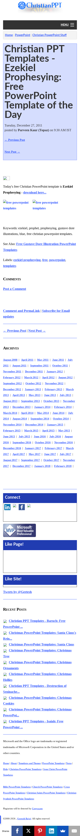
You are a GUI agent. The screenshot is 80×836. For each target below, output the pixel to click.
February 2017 (53, 448)
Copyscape (37, 808)
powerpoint (57, 260)
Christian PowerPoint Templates (25, 769)
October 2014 (61, 418)
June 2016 (40, 436)
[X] (28, 831)
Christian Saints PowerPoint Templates (46, 793)
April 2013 (19, 395)
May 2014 (43, 413)
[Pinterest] (40, 831)
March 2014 (10, 413)
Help (5, 769)
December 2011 (34, 371)
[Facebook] (17, 831)
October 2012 (33, 383)
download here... (34, 192)
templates (9, 266)
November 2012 (54, 383)
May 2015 (64, 430)
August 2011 (19, 365)
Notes (69, 763)
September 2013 (30, 401)
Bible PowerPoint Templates (17, 787)
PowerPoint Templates (53, 763)
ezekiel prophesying (27, 260)
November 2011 (12, 371)
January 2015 (55, 424)
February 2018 (63, 466)
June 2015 (9, 436)
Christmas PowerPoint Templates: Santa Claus (41, 644)
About (14, 763)
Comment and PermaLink (21, 311)
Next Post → (12, 151)
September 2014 (40, 418)
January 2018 (42, 466)
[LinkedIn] (51, 831)
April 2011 (27, 359)
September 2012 (12, 383)
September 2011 (39, 365)
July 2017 (65, 454)
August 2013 (10, 401)
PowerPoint (22, 35)
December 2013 (22, 407)
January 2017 (33, 448)
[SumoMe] (63, 831)
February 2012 (12, 377)
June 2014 (58, 413)
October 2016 (43, 442)
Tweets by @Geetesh (17, 592)
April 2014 (27, 413)
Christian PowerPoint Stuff (49, 35)
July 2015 (24, 436)
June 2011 (58, 359)
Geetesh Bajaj (24, 818)
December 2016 (12, 448)
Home (9, 35)
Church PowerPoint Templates (47, 787)
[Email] (74, 831)
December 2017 (22, 466)
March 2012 (31, 377)
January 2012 (55, 371)
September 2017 (30, 460)
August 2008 (10, 359)
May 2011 (43, 359)
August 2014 (20, 418)
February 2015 (12, 430)
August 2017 (10, 460)
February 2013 (53, 389)
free (45, 260)
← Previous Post (15, 139)
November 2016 (63, 442)
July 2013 (65, 395)
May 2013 (34, 395)
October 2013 (51, 401)
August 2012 (65, 377)
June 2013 (50, 395)
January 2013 (33, 389)
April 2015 (48, 430)
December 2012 (12, 389)
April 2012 (48, 377)
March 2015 (31, 430)
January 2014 (42, 407)
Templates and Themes (29, 763)
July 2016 (55, 436)
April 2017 (19, 454)
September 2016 (22, 442)
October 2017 (51, 460)
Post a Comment (14, 289)
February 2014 (63, 407)
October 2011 (60, 365)
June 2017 (50, 454)
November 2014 (12, 424)
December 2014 (34, 424)
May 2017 (34, 454)
